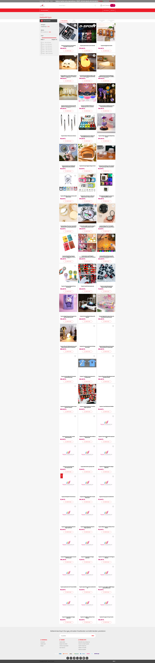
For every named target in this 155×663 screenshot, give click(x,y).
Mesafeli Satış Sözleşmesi (84, 642)
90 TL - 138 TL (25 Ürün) (47, 48)
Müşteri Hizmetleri (63, 644)
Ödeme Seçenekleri (64, 645)
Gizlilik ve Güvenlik (82, 647)
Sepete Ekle (69, 50)
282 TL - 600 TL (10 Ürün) (48, 53)
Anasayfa (41, 1)
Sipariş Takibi (62, 642)
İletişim (51, 1)
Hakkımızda (47, 1)
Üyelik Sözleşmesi (82, 645)
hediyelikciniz (47, 32)
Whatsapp (100, 1)
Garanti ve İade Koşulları (83, 644)
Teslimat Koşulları (82, 649)
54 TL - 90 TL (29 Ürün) (47, 46)
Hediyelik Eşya (45, 26)
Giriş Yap (107, 5)
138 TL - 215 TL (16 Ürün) (47, 49)
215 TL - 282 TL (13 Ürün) (47, 51)
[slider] (41, 37)
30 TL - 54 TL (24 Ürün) (47, 44)
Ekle (93, 635)
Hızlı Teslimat (62, 647)
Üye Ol (104, 5)
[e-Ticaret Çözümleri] (114, 661)
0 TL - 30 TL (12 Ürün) (47, 42)
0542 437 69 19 (112, 1)
